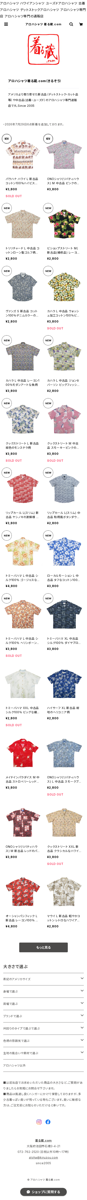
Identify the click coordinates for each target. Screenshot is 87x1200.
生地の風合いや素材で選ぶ (20, 1053)
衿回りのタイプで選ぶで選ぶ (21, 1028)
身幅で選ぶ (10, 991)
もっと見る (43, 947)
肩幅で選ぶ (10, 1003)
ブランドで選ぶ (12, 1016)
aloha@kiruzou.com (43, 1157)
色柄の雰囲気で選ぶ (16, 1040)
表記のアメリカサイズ (17, 979)
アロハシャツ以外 (14, 1065)
